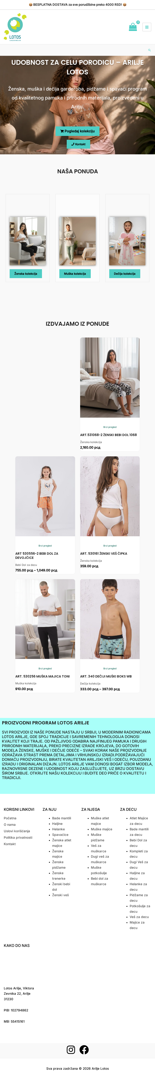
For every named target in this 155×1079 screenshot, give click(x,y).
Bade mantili (61, 818)
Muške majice (101, 829)
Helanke (58, 829)
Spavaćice (60, 835)
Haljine (57, 824)
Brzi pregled (109, 427)
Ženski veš (60, 895)
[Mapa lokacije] (20, 966)
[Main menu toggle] (147, 27)
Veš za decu (139, 917)
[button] (149, 50)
